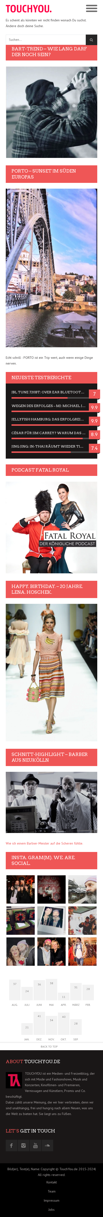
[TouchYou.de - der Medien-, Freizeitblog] (29, 8)
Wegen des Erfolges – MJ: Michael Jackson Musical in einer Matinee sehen (51, 406)
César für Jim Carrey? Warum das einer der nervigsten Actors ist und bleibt (51, 433)
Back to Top (49, 1046)
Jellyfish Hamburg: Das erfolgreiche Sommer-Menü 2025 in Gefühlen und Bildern (51, 419)
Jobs (51, 1209)
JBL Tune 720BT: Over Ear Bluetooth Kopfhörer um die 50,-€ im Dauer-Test (51, 392)
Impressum (51, 1200)
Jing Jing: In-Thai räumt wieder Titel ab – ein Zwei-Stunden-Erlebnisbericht (51, 446)
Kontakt (51, 1182)
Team (52, 1191)
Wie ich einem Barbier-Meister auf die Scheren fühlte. (44, 843)
